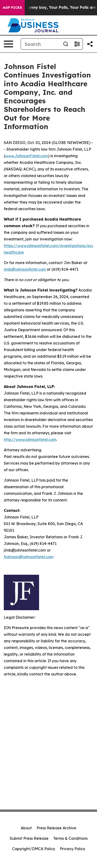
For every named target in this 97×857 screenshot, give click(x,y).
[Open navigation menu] (8, 44)
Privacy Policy (72, 848)
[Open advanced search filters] (77, 44)
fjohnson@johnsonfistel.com (28, 556)
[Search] (65, 44)
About (26, 828)
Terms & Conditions (70, 838)
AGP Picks (12, 7)
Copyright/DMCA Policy (33, 848)
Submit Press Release (29, 838)
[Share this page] (90, 44)
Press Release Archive (56, 828)
